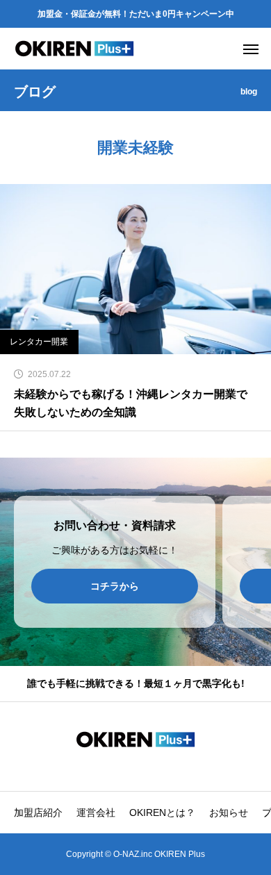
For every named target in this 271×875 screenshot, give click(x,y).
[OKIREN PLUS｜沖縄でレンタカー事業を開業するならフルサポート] (75, 48)
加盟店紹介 (38, 812)
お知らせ (228, 812)
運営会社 (95, 812)
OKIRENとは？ (162, 812)
